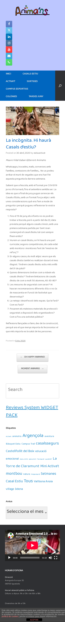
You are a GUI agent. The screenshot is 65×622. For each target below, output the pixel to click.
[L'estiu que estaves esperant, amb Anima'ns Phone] (9, 62)
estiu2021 (32, 459)
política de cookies (10, 616)
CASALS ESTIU (30, 74)
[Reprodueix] (9, 557)
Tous (28, 482)
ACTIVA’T (10, 82)
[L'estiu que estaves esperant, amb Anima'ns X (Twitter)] (9, 30)
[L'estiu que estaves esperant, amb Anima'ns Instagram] (9, 43)
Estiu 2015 (24, 459)
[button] (60, 86)
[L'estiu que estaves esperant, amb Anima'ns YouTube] (9, 49)
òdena (19, 489)
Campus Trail (28, 444)
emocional (12, 459)
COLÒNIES (11, 97)
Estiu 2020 (20, 341)
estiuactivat (39, 153)
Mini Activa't (49, 467)
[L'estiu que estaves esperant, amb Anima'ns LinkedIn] (9, 37)
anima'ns (17, 437)
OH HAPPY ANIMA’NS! (32, 357)
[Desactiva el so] (50, 557)
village (10, 489)
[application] (32, 545)
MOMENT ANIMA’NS (32, 369)
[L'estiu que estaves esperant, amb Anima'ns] (32, 10)
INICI (8, 74)
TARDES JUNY (36, 97)
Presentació (35, 475)
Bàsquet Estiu (13, 444)
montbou (14, 474)
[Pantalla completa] (55, 557)
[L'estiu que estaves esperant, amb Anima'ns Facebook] (9, 24)
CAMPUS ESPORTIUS (17, 89)
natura (26, 475)
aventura (49, 437)
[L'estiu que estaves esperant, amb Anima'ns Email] (9, 56)
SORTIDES (32, 82)
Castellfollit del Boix (20, 452)
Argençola (33, 436)
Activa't (8, 437)
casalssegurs (47, 444)
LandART (48, 459)
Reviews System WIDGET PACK (32, 412)
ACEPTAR (34, 620)
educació (40, 452)
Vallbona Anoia (43, 482)
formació (40, 459)
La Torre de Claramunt (31, 463)
